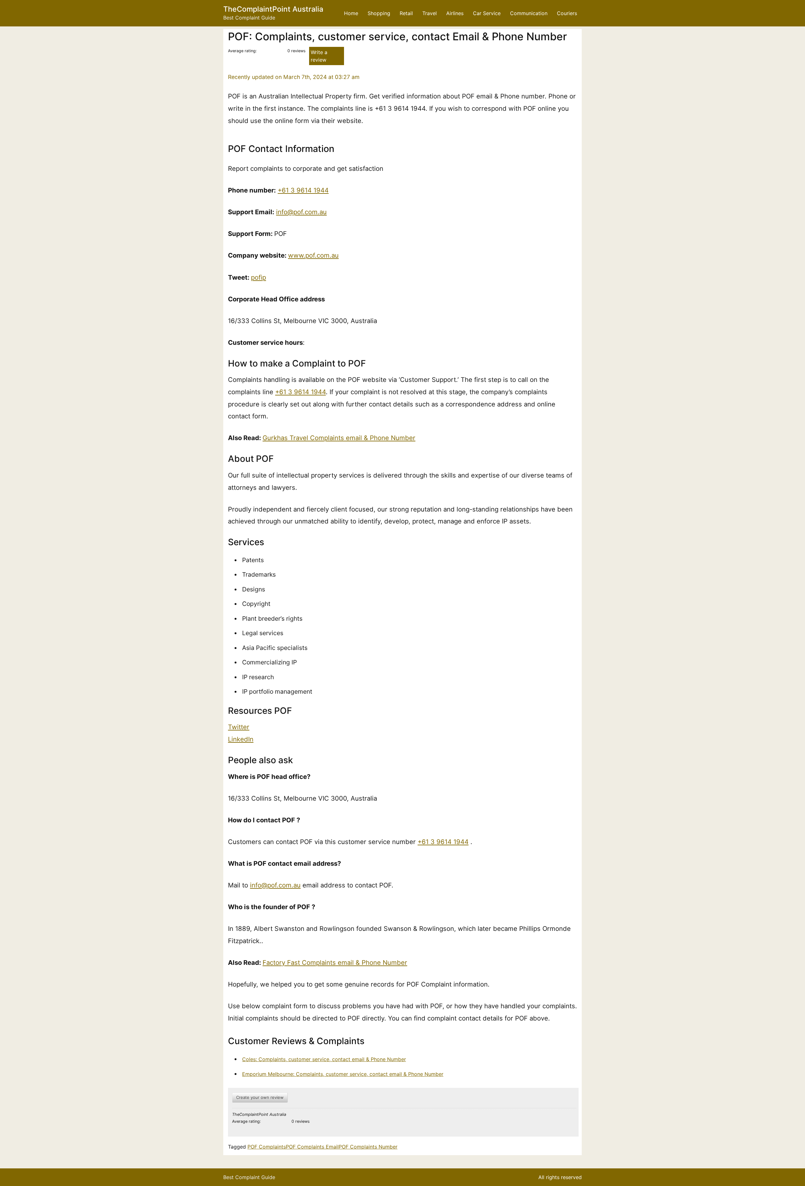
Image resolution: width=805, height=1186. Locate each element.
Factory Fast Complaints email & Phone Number (335, 962)
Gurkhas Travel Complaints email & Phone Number (339, 438)
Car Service (487, 13)
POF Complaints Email (312, 1147)
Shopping (379, 13)
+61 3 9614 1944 (303, 190)
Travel (429, 13)
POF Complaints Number (368, 1147)
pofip (258, 277)
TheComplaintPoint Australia (273, 9)
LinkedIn (240, 739)
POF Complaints (266, 1147)
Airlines (455, 13)
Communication (528, 13)
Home (351, 13)
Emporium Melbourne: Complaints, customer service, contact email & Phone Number (342, 1074)
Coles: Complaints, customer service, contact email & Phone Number (324, 1059)
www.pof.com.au (313, 255)
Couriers (567, 13)
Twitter (238, 727)
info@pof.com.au (301, 212)
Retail (406, 13)
